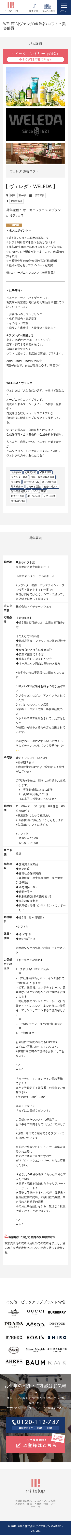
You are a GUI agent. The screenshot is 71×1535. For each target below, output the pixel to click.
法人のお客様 (48, 11)
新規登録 (33, 11)
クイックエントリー (35, 56)
